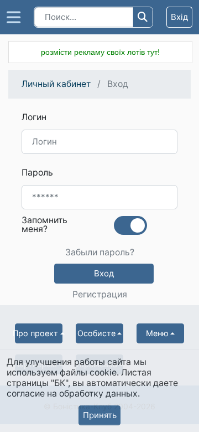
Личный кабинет (56, 84)
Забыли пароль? (99, 252)
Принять (100, 415)
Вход (104, 273)
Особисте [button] (96, 333)
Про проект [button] (36, 333)
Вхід (179, 17)
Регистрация (99, 294)
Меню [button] (157, 333)
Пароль (37, 172)
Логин (34, 117)
